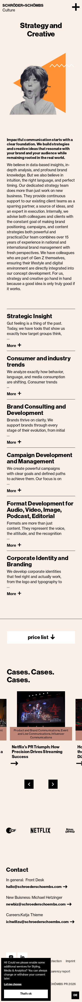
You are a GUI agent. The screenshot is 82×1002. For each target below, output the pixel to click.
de (75, 995)
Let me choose (13, 984)
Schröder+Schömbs (22, 5)
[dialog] (26, 979)
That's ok (26, 993)
